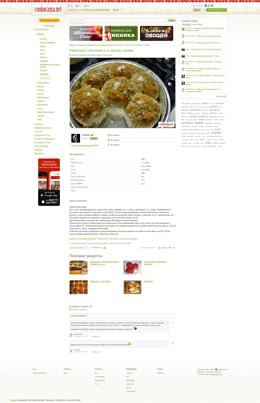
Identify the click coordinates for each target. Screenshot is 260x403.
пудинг (202, 130)
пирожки (208, 123)
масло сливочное (78, 176)
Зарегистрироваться (216, 10)
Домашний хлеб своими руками (100, 45)
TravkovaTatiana (191, 75)
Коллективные (100, 376)
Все (96, 373)
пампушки (126, 243)
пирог (199, 123)
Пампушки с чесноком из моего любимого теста (104, 262)
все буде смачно (203, 107)
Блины (42, 53)
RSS (225, 96)
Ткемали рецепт (202, 42)
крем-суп (184, 117)
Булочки (43, 39)
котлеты (213, 113)
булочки (219, 103)
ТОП (96, 384)
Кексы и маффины (47, 43)
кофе (221, 113)
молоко (74, 173)
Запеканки (44, 74)
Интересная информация (45, 139)
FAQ (127, 376)
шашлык (184, 146)
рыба (208, 133)
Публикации (187, 24)
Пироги (43, 46)
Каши (39, 119)
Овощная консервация (193, 91)
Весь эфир (220, 96)
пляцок (201, 126)
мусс (223, 116)
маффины (203, 116)
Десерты (40, 90)
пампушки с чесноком (79, 243)
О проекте (129, 373)
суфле (215, 140)
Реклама (160, 373)
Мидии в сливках (205, 75)
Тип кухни (39, 131)
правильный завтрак (190, 129)
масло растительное (79, 187)
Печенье (43, 57)
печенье (187, 123)
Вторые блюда (43, 83)
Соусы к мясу (215, 42)
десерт (214, 106)
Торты (42, 50)
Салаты (40, 94)
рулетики (184, 133)
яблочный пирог (209, 146)
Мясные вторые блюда (213, 36)
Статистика (130, 384)
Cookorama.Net (215, 374)
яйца (219, 146)
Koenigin (77, 350)
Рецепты (73, 9)
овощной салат (191, 119)
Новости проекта (41, 146)
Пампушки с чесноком (100, 281)
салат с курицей (187, 136)
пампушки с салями (116, 243)
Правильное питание (45, 112)
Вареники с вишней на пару (203, 28)
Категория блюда (42, 29)
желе (220, 107)
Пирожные (44, 61)
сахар (73, 169)
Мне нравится (78, 248)
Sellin (187, 49)
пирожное (217, 123)
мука (72, 159)
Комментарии (197, 24)
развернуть (83, 309)
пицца (194, 126)
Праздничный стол (42, 135)
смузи (191, 140)
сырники (184, 143)
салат (216, 133)
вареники (184, 107)
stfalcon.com (222, 369)
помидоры (208, 126)
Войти (196, 10)
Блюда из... (39, 124)
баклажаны (186, 103)
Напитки (40, 101)
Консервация (42, 105)
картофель (214, 110)
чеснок (73, 183)
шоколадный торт (195, 146)
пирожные (185, 126)
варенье (193, 107)
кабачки (205, 110)
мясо (183, 120)
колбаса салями (77, 180)
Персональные (100, 380)
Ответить (95, 336)
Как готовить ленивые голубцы (207, 68)
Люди (116, 9)
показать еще (45, 78)
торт (208, 142)
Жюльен (199, 36)
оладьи (201, 119)
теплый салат (198, 143)
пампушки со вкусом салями (98, 243)
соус (196, 140)
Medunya (189, 28)
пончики (216, 126)
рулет (217, 129)
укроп (73, 190)
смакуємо (184, 140)
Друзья (128, 387)
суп (202, 139)
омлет (209, 119)
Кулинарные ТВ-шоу (43, 142)
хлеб (214, 143)
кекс (183, 113)
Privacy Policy (130, 391)
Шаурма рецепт (196, 49)
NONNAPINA (190, 36)
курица (193, 116)
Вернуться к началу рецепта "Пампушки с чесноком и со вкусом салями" (103, 238)
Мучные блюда (107, 55)
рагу (207, 130)
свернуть (75, 309)
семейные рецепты (214, 136)
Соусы (40, 108)
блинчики (196, 103)
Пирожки (43, 70)
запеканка (195, 109)
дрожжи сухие (76, 162)
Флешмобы (39, 153)
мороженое (215, 116)
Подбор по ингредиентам (95, 9)
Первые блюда (43, 97)
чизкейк (221, 143)
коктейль (197, 113)
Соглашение (130, 380)
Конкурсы (38, 150)
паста (215, 119)
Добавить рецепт (51, 20)
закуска (185, 110)
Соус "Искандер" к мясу (205, 61)
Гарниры (40, 116)
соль (72, 166)
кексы (190, 113)
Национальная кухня (43, 128)
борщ (212, 104)
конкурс (205, 113)
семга (204, 136)
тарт (190, 143)
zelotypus (86, 135)
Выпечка (40, 34)
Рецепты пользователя (82, 145)
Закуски (40, 86)
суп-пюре (208, 140)
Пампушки (148, 281)
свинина (197, 136)
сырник (221, 140)
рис (212, 130)
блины (205, 103)
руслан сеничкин (196, 133)
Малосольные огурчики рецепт (207, 89)
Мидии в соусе (204, 82)
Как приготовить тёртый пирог (201, 56)
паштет (222, 120)
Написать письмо (92, 135)
